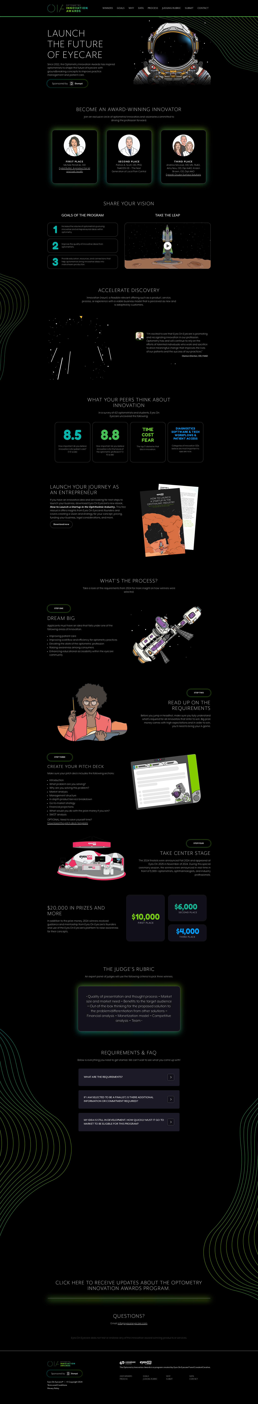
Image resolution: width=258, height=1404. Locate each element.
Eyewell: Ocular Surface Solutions (183, 174)
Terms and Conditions (57, 1385)
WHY (168, 1376)
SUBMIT (189, 8)
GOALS (146, 1376)
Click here (70, 1283)
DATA (191, 1376)
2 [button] (175, 367)
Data (141, 8)
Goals (121, 8)
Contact (203, 8)
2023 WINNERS (126, 1376)
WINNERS (108, 8)
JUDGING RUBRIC (150, 1379)
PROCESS (124, 1379)
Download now (61, 524)
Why (131, 8)
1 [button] (171, 367)
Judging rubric (171, 8)
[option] (172, 346)
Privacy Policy (53, 1388)
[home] (67, 8)
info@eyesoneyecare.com (132, 1323)
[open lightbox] (168, 246)
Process (153, 8)
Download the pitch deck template (67, 823)
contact (193, 1379)
